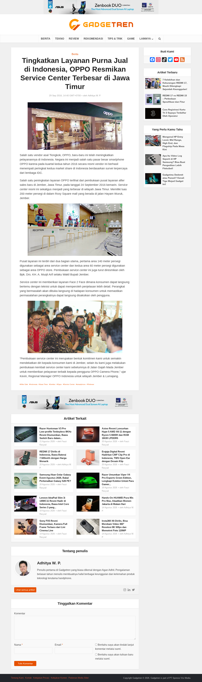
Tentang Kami (17, 678)
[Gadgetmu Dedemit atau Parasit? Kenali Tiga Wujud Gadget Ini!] (154, 178)
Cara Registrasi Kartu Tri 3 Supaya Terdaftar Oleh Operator (174, 112)
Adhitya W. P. (94, 95)
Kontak (28, 678)
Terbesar (91, 384)
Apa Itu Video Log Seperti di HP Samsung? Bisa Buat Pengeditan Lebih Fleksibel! (174, 162)
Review (74, 38)
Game (131, 38)
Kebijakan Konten (59, 678)
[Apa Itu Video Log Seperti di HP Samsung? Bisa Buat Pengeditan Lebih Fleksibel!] (154, 159)
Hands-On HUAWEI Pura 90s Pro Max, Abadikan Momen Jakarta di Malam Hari (117, 501)
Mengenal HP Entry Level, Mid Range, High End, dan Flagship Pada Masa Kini (173, 143)
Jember (52, 384)
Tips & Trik (115, 38)
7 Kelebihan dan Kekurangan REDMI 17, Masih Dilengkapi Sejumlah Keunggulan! (175, 84)
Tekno (59, 38)
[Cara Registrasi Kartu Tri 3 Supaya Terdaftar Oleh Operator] (154, 113)
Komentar (19, 613)
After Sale (24, 384)
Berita (45, 38)
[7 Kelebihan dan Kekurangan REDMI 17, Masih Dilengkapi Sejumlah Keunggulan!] (154, 83)
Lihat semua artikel (25, 590)
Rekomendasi (93, 38)
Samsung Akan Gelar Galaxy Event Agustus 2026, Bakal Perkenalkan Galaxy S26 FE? (55, 477)
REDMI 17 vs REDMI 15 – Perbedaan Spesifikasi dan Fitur (175, 98)
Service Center (69, 384)
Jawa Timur (44, 384)
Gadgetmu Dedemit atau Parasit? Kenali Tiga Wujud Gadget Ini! (173, 179)
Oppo (60, 384)
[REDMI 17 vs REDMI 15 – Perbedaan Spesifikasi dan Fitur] (154, 99)
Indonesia (33, 384)
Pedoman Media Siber (78, 678)
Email (59, 644)
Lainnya (145, 38)
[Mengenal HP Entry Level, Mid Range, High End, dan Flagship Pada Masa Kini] (154, 140)
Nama (18, 644)
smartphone (81, 384)
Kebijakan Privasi (41, 678)
